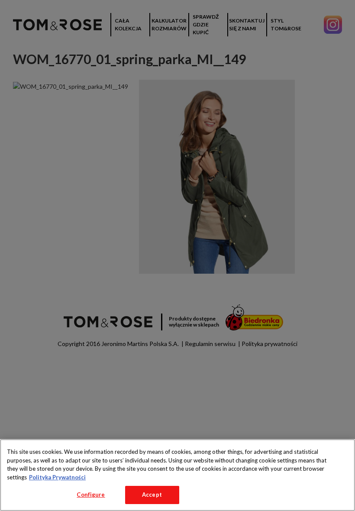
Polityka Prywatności (57, 477)
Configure (91, 494)
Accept (152, 494)
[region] (177, 475)
